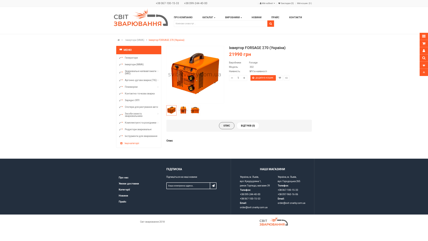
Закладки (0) (287, 3)
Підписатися (213, 185)
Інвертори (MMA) (135, 40)
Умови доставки (129, 183)
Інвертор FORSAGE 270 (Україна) (166, 40)
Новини (123, 195)
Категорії (124, 189)
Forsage (253, 62)
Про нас (124, 177)
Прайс (122, 201)
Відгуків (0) (248, 125)
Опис (226, 125)
